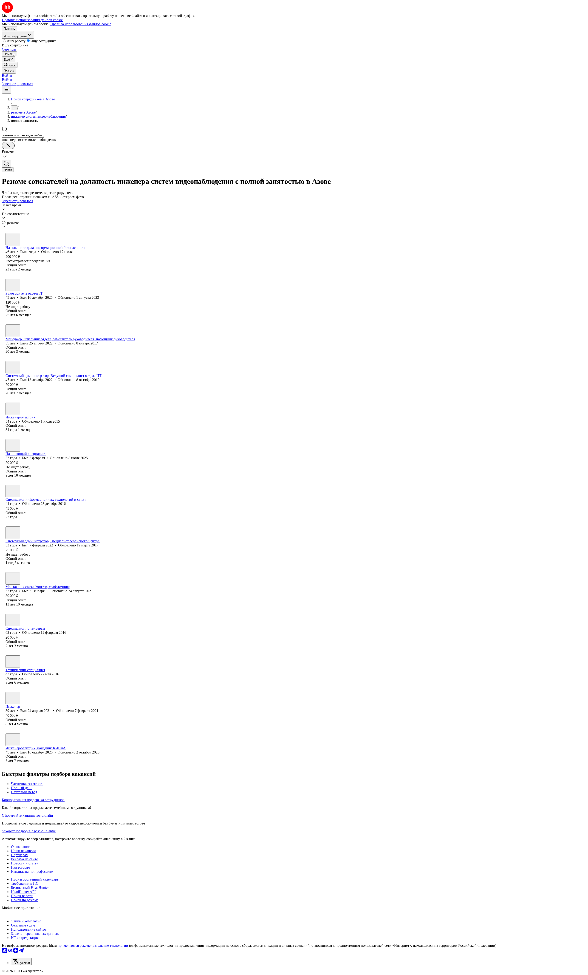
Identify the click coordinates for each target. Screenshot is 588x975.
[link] (9, 65)
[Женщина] (13, 330)
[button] (7, 75)
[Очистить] (8, 145)
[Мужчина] (13, 239)
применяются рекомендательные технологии (93, 945)
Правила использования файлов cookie (80, 24)
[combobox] (23, 135)
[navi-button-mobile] (6, 90)
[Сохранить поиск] (6, 164)
